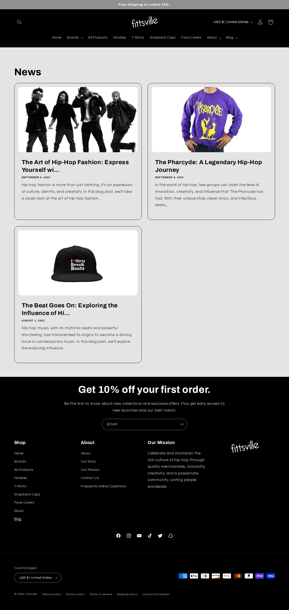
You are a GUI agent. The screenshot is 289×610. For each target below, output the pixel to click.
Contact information (156, 594)
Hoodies (20, 478)
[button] (19, 22)
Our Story (88, 461)
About (19, 511)
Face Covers (24, 502)
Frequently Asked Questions (103, 486)
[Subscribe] (182, 424)
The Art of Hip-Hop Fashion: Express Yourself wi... (75, 166)
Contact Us (90, 478)
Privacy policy (75, 594)
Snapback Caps (27, 494)
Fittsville (31, 594)
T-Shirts (20, 486)
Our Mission (90, 470)
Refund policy (51, 594)
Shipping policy (127, 594)
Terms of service (101, 594)
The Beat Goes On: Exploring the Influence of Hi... (69, 309)
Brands (20, 461)
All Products (24, 470)
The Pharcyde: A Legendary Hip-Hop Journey (208, 166)
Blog (18, 519)
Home (19, 453)
